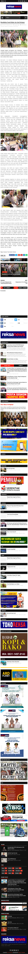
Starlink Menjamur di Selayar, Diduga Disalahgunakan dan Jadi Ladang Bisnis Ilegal (16, 377)
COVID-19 (9, 868)
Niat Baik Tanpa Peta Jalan (12, 853)
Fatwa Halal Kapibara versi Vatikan (13, 584)
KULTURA (10, 870)
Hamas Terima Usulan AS (11, 531)
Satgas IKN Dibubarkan (12, 858)
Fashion (3, 870)
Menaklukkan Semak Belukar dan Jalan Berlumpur (11, 274)
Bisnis (3, 868)
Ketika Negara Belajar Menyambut (13, 661)
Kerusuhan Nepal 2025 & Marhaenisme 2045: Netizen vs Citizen (16, 848)
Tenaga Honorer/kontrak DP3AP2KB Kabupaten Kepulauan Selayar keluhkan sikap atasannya (15, 345)
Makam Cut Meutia (9, 26)
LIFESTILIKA (18, 870)
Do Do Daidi (10, 916)
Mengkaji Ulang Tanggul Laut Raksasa (14, 497)
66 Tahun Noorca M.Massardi (13, 927)
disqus (20, 287)
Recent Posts (7, 365)
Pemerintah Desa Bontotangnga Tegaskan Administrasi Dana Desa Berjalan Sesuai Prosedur (17, 383)
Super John (10, 922)
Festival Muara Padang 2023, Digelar (13, 575)
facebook (25, 287)
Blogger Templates (21, 952)
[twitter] (21, 1)
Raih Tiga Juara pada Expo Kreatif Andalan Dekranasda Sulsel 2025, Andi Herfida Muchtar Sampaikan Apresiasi (17, 388)
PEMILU (10, 873)
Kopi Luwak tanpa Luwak (11, 613)
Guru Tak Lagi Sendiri (11, 468)
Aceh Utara (24, 24)
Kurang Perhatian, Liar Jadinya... (13, 359)
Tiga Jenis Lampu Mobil (11, 549)
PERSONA (17, 873)
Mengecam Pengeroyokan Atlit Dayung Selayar (15, 505)
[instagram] (23, 1)
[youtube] (24, 1)
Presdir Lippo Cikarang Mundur (12, 514)
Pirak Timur (15, 26)
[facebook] (19, 1)
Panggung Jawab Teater (11, 566)
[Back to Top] (18, 950)
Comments (21, 365)
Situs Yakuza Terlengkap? (7, 404)
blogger (16, 287)
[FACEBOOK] (26, 1)
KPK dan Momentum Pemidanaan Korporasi (14, 352)
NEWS (3, 873)
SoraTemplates (9, 952)
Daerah (2, 26)
